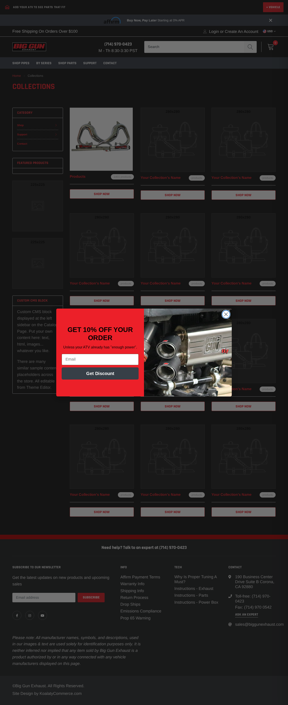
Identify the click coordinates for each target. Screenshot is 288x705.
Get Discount (100, 373)
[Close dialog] (226, 314)
